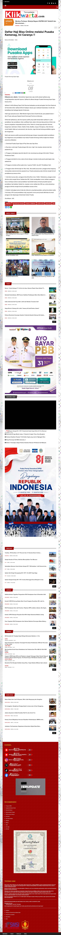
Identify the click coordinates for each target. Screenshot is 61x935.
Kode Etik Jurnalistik (10, 914)
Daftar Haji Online (18, 203)
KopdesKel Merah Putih (11, 808)
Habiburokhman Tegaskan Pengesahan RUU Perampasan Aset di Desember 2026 (25, 594)
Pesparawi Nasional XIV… (12, 276)
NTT (5, 562)
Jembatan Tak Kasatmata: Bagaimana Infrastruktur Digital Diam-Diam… (23, 726)
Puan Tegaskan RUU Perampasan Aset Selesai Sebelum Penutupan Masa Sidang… (26, 621)
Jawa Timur (7, 645)
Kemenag (8, 203)
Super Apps (40, 203)
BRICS (7, 822)
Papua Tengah (8, 659)
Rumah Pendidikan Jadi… (12, 255)
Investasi (8, 816)
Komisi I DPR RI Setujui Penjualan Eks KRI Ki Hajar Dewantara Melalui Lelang (24, 614)
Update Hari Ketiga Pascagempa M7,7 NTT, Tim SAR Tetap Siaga (21, 573)
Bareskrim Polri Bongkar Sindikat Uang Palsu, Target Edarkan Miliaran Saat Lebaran (26, 663)
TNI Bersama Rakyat (10, 814)
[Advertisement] (30, 543)
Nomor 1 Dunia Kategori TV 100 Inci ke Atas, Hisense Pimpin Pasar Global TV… (25, 288)
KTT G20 (7, 827)
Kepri (6, 639)
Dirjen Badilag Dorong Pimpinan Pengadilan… (43, 255)
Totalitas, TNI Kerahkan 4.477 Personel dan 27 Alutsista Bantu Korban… (23, 553)
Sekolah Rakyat (9, 810)
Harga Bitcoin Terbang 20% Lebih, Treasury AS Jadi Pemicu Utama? (22, 308)
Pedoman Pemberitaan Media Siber (13, 912)
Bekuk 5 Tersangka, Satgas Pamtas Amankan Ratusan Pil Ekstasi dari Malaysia (26, 442)
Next (56, 27)
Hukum (6, 652)
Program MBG (9, 806)
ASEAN (7, 820)
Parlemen (17, 25)
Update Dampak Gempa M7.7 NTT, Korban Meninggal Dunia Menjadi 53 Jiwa (24, 579)
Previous (55, 27)
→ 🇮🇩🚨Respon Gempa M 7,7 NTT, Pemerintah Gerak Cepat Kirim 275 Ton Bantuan (25, 431)
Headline (48, 203)
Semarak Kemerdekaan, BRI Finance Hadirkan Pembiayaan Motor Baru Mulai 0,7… (25, 295)
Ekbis (6, 291)
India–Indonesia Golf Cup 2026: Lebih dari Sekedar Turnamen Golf (22, 301)
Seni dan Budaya (9, 818)
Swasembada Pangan (10, 812)
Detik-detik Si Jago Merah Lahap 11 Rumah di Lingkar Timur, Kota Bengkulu (25, 434)
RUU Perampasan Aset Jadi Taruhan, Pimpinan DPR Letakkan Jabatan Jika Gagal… (26, 608)
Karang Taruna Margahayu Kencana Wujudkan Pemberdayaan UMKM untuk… (24, 719)
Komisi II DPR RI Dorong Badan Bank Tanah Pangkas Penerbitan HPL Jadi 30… (25, 601)
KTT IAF (7, 829)
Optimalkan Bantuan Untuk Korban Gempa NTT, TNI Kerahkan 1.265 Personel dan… (26, 566)
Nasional (7, 94)
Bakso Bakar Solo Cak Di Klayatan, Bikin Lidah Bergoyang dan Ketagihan (23, 699)
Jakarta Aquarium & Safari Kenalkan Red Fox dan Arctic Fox (20, 713)
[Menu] (5, 5)
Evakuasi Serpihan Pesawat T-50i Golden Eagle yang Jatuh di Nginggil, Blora (25, 437)
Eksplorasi (7, 702)
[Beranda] (25, 14)
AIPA (7, 824)
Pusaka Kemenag (30, 203)
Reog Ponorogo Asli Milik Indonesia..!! (16, 439)
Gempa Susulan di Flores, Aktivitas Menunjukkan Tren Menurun (21, 559)
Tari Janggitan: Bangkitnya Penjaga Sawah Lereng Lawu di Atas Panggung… (24, 706)
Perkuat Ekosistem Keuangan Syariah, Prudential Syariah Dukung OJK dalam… (25, 315)
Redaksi (7, 910)
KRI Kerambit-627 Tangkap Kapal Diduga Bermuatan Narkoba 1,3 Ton (22, 636)
